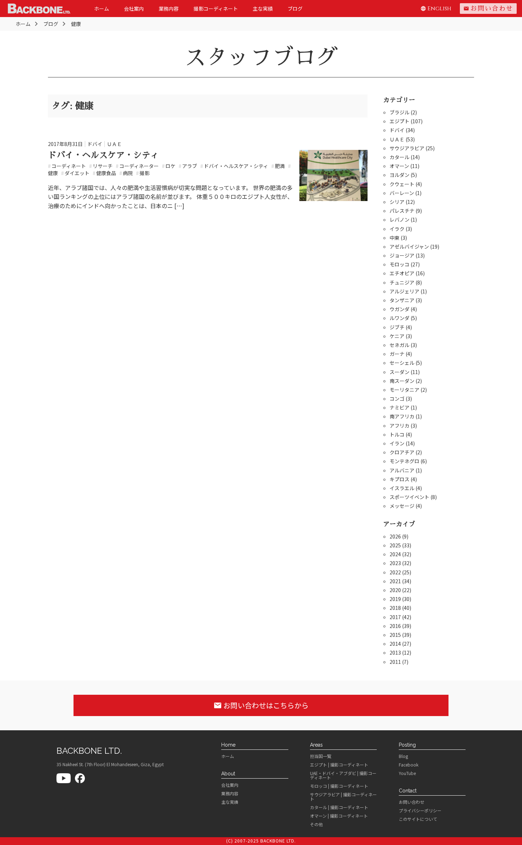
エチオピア (402, 273)
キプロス (399, 479)
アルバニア (402, 470)
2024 (395, 554)
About (228, 773)
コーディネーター (137, 165)
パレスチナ (402, 210)
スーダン (399, 371)
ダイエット (75, 173)
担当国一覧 (320, 756)
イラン (397, 443)
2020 (395, 590)
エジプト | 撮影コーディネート (339, 765)
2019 (395, 598)
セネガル (399, 344)
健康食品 (104, 173)
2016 (395, 625)
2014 (395, 643)
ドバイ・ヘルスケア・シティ (103, 155)
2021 (395, 581)
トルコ (397, 434)
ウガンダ (399, 309)
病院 (126, 173)
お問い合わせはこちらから (261, 705)
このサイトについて (418, 819)
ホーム (101, 8)
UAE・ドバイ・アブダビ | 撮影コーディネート (343, 775)
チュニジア (402, 282)
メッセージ (402, 505)
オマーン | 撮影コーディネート (339, 816)
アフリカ (399, 425)
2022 (395, 572)
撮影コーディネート (216, 8)
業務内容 (169, 8)
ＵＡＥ (114, 143)
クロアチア (402, 452)
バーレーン (402, 192)
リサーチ (101, 165)
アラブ (188, 165)
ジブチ (397, 327)
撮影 (142, 173)
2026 (395, 536)
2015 (395, 634)
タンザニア (402, 300)
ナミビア (399, 407)
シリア (397, 201)
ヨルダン (399, 174)
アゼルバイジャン (409, 246)
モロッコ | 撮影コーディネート (339, 786)
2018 (395, 607)
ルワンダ (399, 317)
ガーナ (397, 353)
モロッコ (399, 264)
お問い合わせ (488, 8)
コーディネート (67, 165)
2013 (395, 652)
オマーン (399, 165)
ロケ (168, 165)
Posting (407, 745)
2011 (395, 661)
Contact (408, 790)
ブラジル (399, 112)
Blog (403, 756)
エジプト (399, 121)
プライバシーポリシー (420, 810)
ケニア (397, 336)
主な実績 (263, 8)
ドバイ (94, 143)
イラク (397, 228)
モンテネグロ (404, 461)
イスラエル (402, 488)
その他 (316, 824)
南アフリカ (402, 416)
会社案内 (134, 8)
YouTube (407, 773)
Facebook (408, 765)
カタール (399, 157)
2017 (395, 617)
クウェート (402, 184)
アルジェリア (404, 291)
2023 (395, 563)
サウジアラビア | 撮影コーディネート (343, 796)
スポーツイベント (409, 496)
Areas (316, 745)
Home (228, 745)
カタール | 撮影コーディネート (339, 807)
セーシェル (402, 362)
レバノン (399, 219)
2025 (395, 545)
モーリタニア (404, 389)
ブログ (295, 8)
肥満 (278, 165)
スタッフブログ (261, 58)
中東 (394, 237)
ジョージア (402, 255)
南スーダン (402, 380)
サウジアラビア (407, 148)
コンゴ (397, 398)
